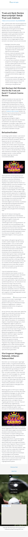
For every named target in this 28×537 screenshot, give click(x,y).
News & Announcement (9, 20)
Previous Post (14, 467)
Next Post (14, 471)
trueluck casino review (12, 111)
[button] (14, 6)
